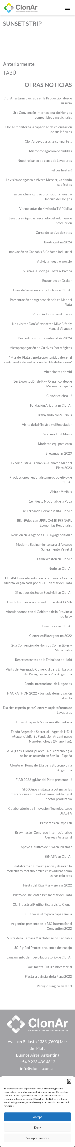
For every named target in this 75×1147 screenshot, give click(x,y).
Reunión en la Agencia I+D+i (31, 535)
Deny (37, 1127)
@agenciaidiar (61, 535)
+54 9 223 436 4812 (37, 1061)
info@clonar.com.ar (37, 1068)
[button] (69, 1081)
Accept (37, 1117)
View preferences (37, 1138)
